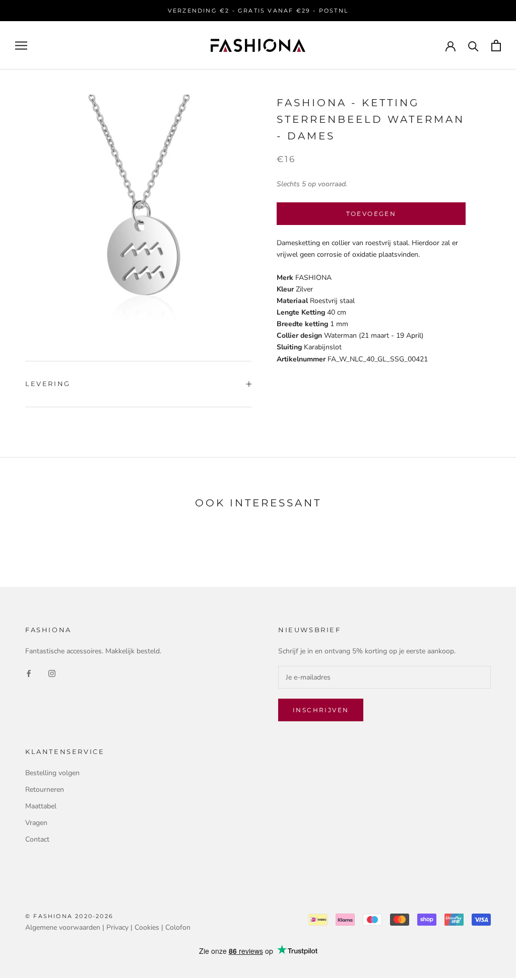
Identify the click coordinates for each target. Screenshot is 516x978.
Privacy (117, 927)
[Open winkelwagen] (496, 45)
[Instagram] (51, 673)
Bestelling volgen (52, 773)
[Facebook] (28, 673)
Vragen (36, 822)
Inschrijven (321, 710)
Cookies (147, 927)
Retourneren (44, 789)
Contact (37, 839)
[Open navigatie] (21, 45)
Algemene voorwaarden (62, 927)
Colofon (177, 927)
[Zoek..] (473, 45)
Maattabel (40, 806)
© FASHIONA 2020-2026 (69, 916)
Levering (48, 384)
